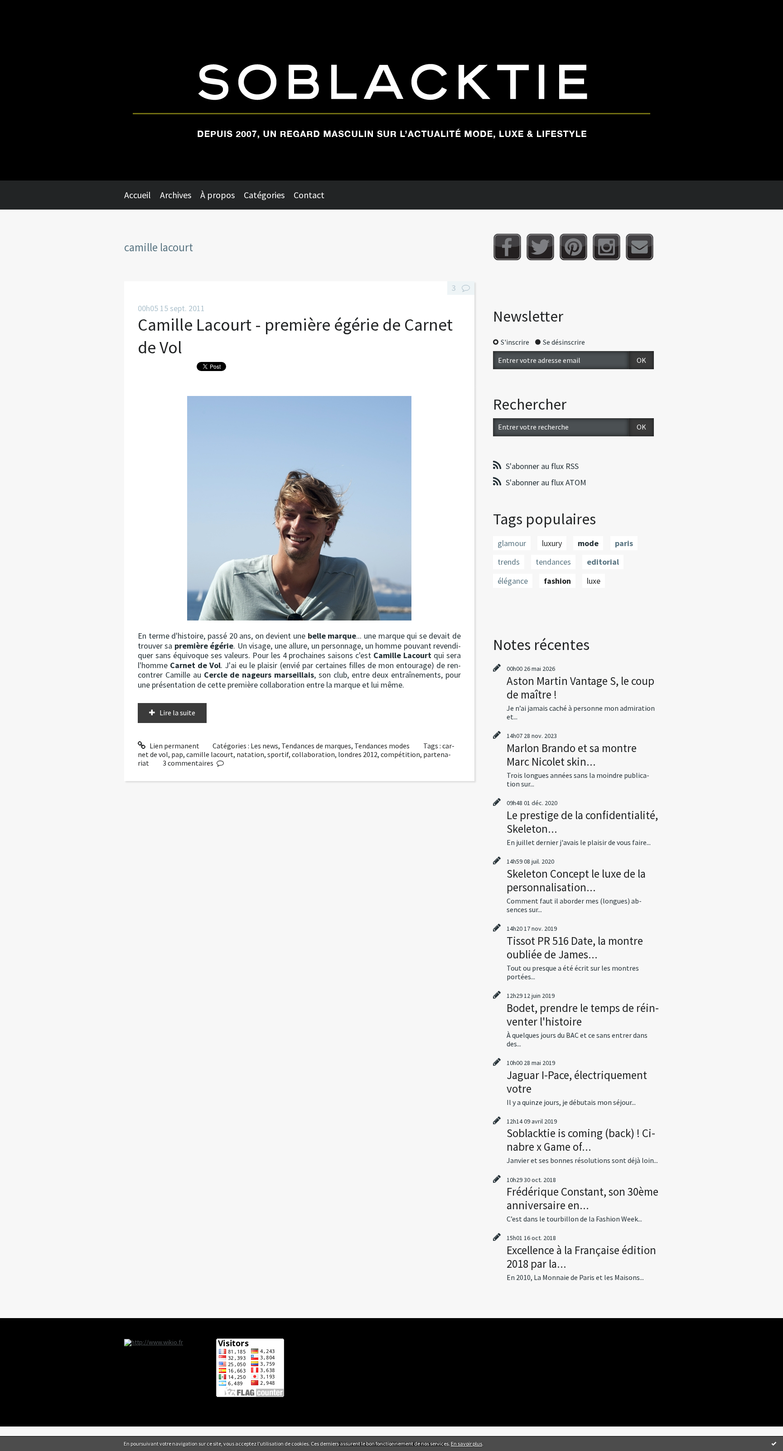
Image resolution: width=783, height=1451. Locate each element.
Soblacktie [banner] (391, 90)
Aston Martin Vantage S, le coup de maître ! (580, 688)
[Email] (639, 247)
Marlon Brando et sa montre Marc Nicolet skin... (572, 755)
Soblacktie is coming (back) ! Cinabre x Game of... (581, 1140)
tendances (553, 562)
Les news (264, 745)
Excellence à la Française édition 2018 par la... (581, 1257)
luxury (552, 543)
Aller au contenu (30, 8)
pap (177, 754)
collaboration (313, 754)
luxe (593, 581)
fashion (557, 581)
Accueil (137, 194)
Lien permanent (173, 745)
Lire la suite (177, 712)
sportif (278, 754)
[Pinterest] (573, 247)
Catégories (264, 194)
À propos (217, 194)
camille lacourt (209, 754)
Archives (175, 194)
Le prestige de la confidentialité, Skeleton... (582, 822)
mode (588, 543)
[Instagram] (606, 247)
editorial (603, 562)
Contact (309, 194)
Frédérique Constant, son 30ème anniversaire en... (582, 1198)
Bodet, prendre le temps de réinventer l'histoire (583, 1015)
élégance (513, 581)
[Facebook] (507, 247)
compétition (400, 754)
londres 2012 (357, 754)
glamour (512, 543)
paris (624, 543)
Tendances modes (382, 745)
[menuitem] (142, 195)
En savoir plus (466, 1443)
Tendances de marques (316, 745)
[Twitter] (540, 247)
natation (250, 754)
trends (509, 562)
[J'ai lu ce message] (774, 1443)
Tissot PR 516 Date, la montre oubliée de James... (575, 947)
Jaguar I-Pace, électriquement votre (577, 1082)
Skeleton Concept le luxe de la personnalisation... (576, 880)
